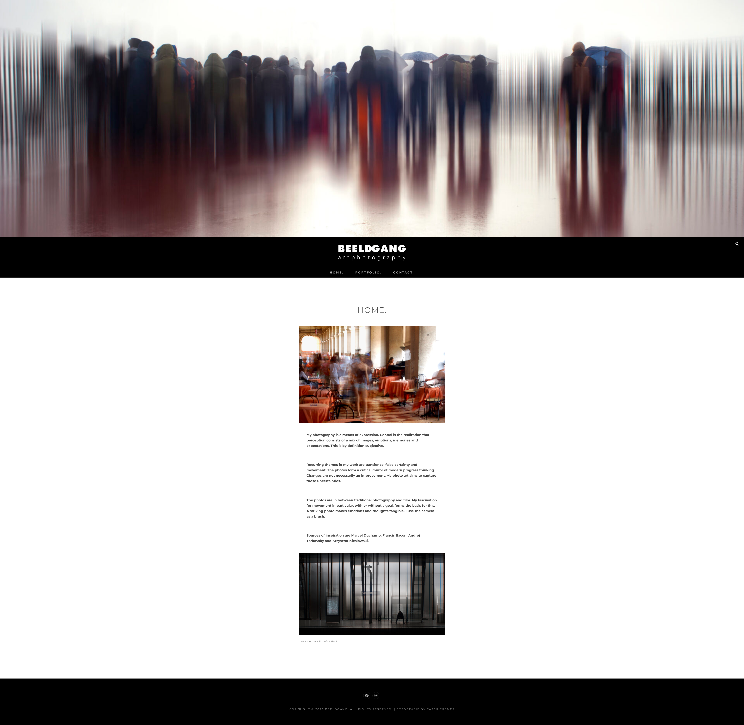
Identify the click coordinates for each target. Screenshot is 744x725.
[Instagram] (375, 695)
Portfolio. (368, 272)
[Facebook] (366, 695)
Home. (337, 272)
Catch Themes (441, 709)
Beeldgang (336, 709)
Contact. (403, 272)
